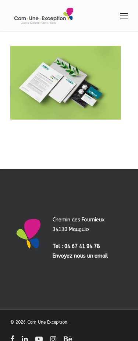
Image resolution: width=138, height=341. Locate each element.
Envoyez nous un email (80, 256)
